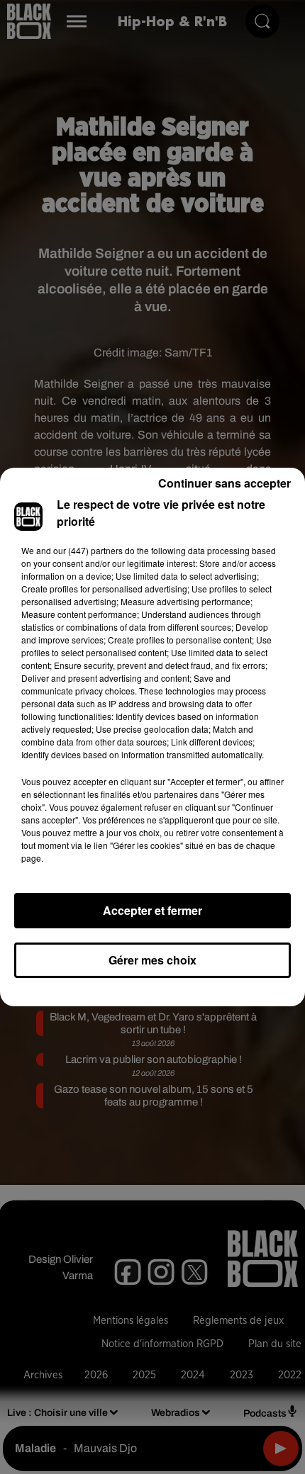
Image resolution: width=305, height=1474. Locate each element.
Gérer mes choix (152, 960)
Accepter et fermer (152, 910)
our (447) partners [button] (88, 550)
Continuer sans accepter (224, 483)
